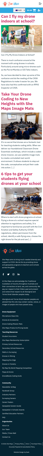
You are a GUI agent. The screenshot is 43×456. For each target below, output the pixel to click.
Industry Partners (8, 395)
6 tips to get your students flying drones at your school (21, 178)
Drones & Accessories (10, 320)
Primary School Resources (12, 344)
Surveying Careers (9, 398)
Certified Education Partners (12, 414)
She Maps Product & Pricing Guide (15, 328)
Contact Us (6, 437)
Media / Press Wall (9, 433)
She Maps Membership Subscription (15, 340)
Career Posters (7, 402)
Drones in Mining (8, 356)
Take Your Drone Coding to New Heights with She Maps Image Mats (17, 101)
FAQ (3, 417)
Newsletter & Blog (9, 387)
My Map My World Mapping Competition (17, 368)
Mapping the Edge (9, 360)
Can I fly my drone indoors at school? (18, 19)
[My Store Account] (39, 10)
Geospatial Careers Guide (11, 406)
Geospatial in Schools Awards (13, 410)
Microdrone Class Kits (10, 316)
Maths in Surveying (9, 352)
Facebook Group (8, 391)
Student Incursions (9, 336)
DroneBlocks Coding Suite (12, 376)
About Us (5, 426)
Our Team (6, 429)
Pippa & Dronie (7, 372)
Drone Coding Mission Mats (12, 324)
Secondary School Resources (13, 348)
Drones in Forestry (9, 364)
